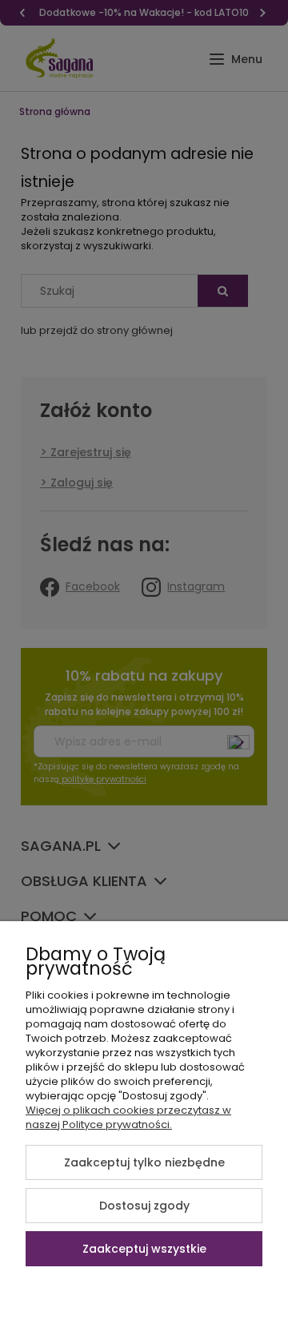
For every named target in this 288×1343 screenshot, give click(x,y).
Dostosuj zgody (144, 1206)
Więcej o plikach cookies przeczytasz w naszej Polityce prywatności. (128, 1117)
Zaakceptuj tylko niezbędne (144, 1162)
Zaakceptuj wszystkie (144, 1249)
